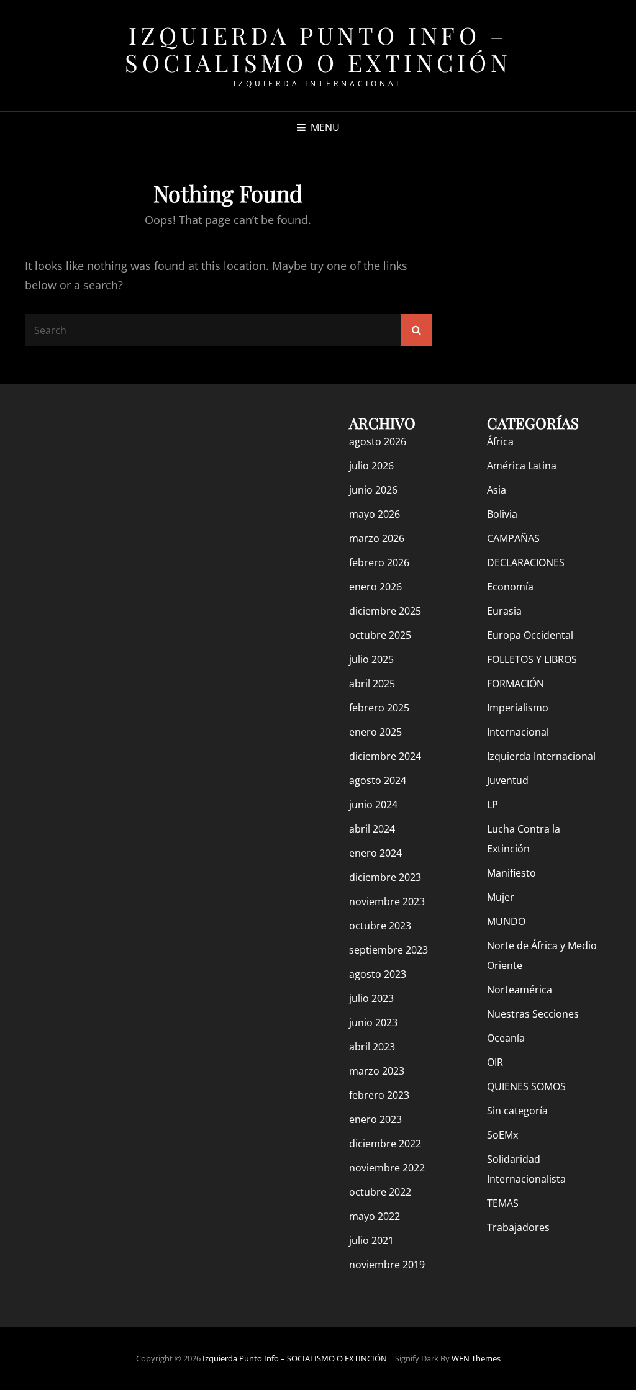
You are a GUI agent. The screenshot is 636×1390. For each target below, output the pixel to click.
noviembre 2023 (387, 901)
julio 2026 (371, 465)
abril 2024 (372, 829)
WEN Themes (476, 1358)
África (500, 441)
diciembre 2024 (385, 756)
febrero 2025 (379, 708)
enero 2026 (375, 586)
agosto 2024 (377, 780)
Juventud (508, 780)
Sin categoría (517, 1110)
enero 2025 (375, 732)
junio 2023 (373, 1022)
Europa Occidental (530, 635)
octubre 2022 (380, 1192)
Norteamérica (519, 989)
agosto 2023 (377, 974)
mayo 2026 (374, 514)
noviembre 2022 (387, 1168)
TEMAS (503, 1203)
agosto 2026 (377, 441)
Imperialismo (517, 708)
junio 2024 (373, 804)
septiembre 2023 (388, 950)
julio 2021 (371, 1240)
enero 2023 (375, 1119)
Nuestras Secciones (533, 1014)
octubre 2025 (380, 635)
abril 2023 (372, 1047)
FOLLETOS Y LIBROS (532, 659)
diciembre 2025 (385, 611)
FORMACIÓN (515, 683)
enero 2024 (375, 853)
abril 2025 (372, 683)
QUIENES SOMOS (526, 1086)
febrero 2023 (379, 1095)
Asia (496, 490)
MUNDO (506, 921)
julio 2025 (371, 659)
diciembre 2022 (385, 1143)
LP (492, 804)
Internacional (518, 732)
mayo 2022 (374, 1216)
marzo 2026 (376, 538)
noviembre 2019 (387, 1264)
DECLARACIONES (526, 562)
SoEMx (502, 1135)
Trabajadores (518, 1227)
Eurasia (504, 611)
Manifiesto (511, 873)
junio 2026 (373, 490)
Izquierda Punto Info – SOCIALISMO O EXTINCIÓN (318, 48)
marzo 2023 (376, 1071)
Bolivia (502, 514)
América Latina (521, 465)
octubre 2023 (380, 925)
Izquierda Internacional (541, 756)
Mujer (500, 897)
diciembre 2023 (385, 877)
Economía (510, 586)
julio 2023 (371, 998)
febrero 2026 (379, 562)
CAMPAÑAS (513, 538)
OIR (495, 1062)
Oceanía (506, 1038)
